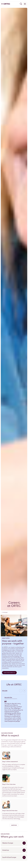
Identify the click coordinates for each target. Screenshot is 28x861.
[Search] (21, 3)
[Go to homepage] (6, 4)
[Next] (24, 690)
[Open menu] (24, 3)
